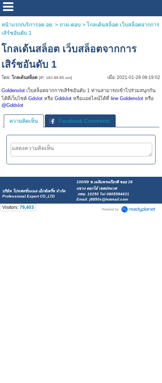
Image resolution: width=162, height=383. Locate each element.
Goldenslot (13, 90)
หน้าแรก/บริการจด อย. (27, 25)
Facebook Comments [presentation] (84, 121)
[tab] (24, 120)
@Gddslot (12, 105)
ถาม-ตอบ (70, 25)
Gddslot (63, 98)
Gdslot (35, 98)
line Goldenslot (127, 98)
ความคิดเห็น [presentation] (23, 121)
